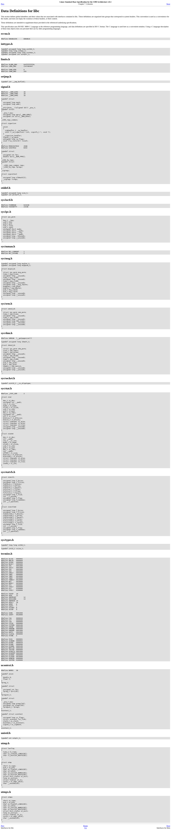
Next (168, 4)
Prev (2, 4)
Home (85, 826)
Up (85, 828)
